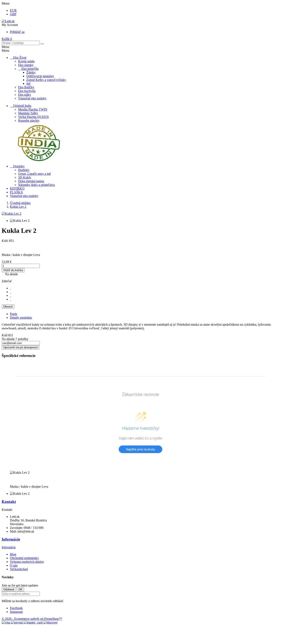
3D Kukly (24, 177)
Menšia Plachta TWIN (32, 109)
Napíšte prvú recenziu (140, 449)
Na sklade (8, 339)
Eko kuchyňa (26, 91)
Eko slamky (26, 65)
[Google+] (10, 295)
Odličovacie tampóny (40, 76)
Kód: (5, 240)
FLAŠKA (16, 192)
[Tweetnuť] (10, 292)
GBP (13, 14)
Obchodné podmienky (24, 558)
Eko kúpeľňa (29, 68)
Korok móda (26, 61)
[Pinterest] (10, 299)
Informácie (11, 539)
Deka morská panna (31, 181)
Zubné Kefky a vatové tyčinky (46, 80)
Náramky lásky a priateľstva (36, 185)
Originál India (22, 105)
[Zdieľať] (10, 288)
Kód (5, 335)
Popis (13, 314)
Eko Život (19, 57)
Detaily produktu (21, 317)
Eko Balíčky (26, 87)
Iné (28, 83)
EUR (13, 10)
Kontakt (9, 501)
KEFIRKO (17, 188)
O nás (13, 565)
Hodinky (24, 170)
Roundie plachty (28, 120)
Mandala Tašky (28, 113)
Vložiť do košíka (13, 270)
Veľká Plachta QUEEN (33, 117)
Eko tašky (24, 94)
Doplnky (19, 166)
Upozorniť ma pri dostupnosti (20, 347)
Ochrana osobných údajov (27, 561)
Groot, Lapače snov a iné (34, 173)
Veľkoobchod (19, 569)
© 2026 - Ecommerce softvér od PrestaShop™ (32, 618)
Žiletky (31, 72)
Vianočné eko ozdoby (32, 98)
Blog (13, 554)
